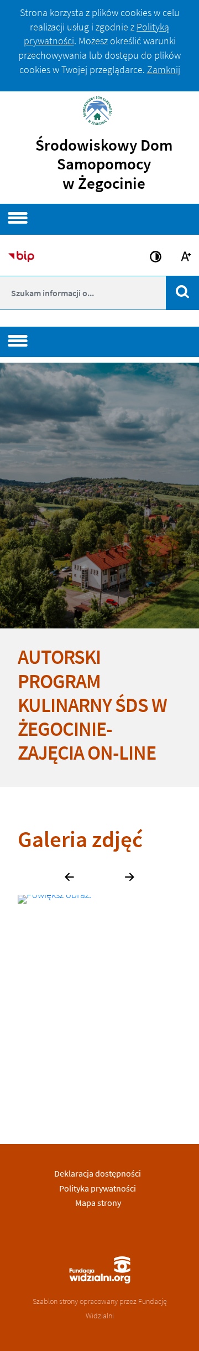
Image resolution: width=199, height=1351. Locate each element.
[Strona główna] (99, 109)
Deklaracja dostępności (97, 1173)
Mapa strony (98, 1202)
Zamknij (163, 69)
